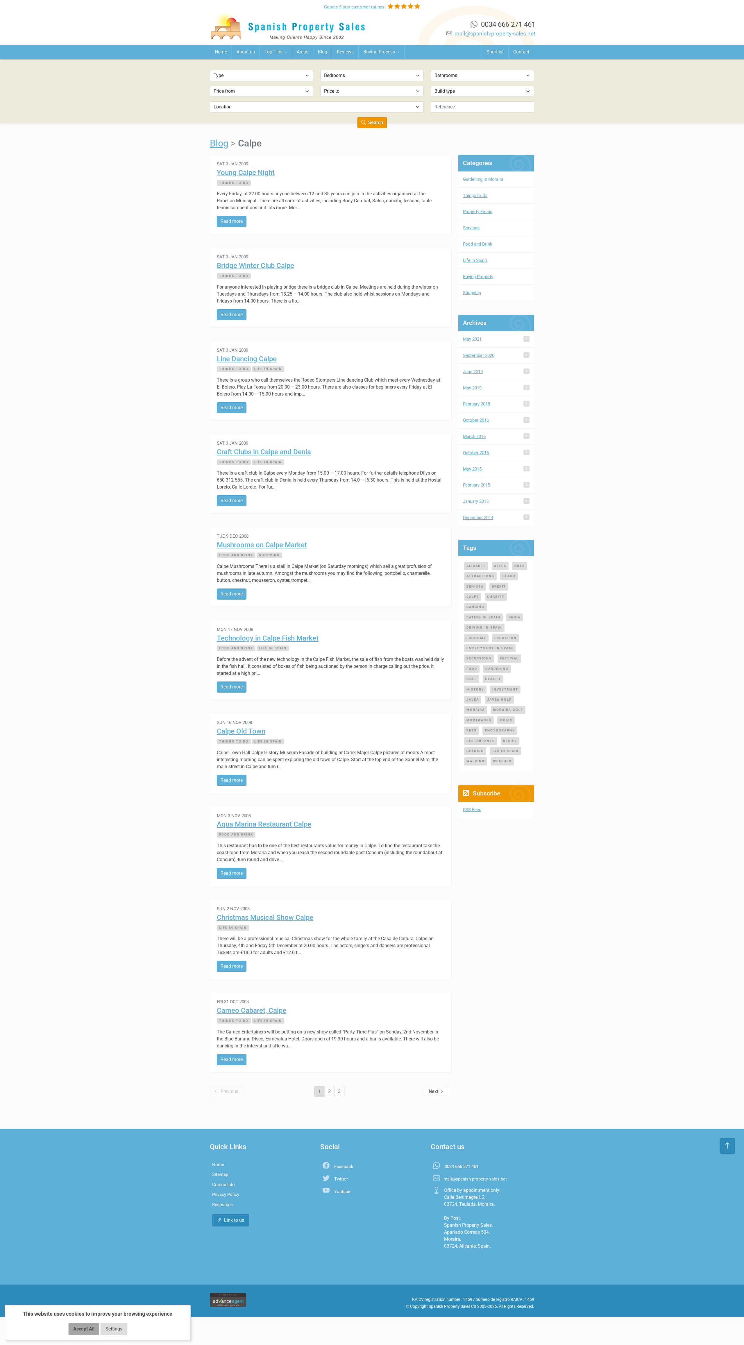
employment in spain (489, 648)
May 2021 (472, 339)
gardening (497, 669)
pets (471, 730)
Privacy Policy (225, 1194)
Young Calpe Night (246, 173)
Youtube (342, 1191)
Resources (222, 1204)
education (505, 638)
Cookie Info (223, 1184)
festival (509, 658)
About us (246, 52)
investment (505, 689)
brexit (499, 586)
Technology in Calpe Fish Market (268, 638)
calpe (472, 597)
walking (475, 761)
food (471, 669)
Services (471, 227)
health (492, 679)
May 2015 (472, 469)
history (475, 689)
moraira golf (508, 710)
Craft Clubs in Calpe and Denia (264, 452)
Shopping (269, 555)
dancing (475, 607)
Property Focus (477, 211)
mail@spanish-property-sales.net (495, 33)
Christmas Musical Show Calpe (265, 917)
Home (221, 52)
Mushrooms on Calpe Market (262, 545)
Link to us (234, 1220)
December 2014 (478, 517)
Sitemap (220, 1174)
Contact (521, 52)
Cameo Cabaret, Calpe (251, 1010)
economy (476, 638)
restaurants (480, 741)
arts (519, 566)
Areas (302, 52)
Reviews (345, 52)
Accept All (83, 1329)
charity (496, 597)
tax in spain (505, 751)
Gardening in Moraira (483, 179)
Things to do (233, 183)
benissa (475, 586)
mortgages (478, 720)
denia (515, 617)
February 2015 (476, 485)
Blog (322, 52)
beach (509, 576)
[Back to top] (727, 1146)
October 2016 (476, 420)
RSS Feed (472, 809)
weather (502, 761)
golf (471, 679)
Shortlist (495, 52)
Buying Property (478, 276)
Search (375, 122)
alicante (476, 566)
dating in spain (483, 617)
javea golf (499, 699)
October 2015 (476, 452)
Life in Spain (268, 369)
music (506, 720)
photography (500, 730)
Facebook (343, 1166)
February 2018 (476, 404)
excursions (479, 658)
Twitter (341, 1179)
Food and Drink (236, 555)
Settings (113, 1329)
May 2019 (472, 388)
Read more (232, 221)
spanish (475, 751)
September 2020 (478, 355)
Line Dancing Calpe (247, 359)
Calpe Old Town (241, 731)
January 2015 (476, 501)
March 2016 (474, 436)
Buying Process (379, 52)
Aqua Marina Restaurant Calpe (264, 824)
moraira (475, 710)
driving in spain (484, 627)
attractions (480, 576)
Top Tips (274, 52)
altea (500, 566)
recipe (510, 741)
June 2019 (473, 371)
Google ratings (354, 7)
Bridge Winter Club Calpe (255, 266)
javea (472, 699)
